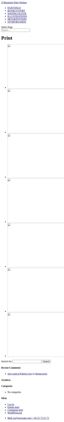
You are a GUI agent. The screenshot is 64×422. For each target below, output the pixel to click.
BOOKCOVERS (16, 10)
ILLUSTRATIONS (17, 16)
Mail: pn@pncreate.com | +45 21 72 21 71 (28, 418)
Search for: (6, 361)
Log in (10, 404)
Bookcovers (41, 373)
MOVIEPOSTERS (17, 19)
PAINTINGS (14, 8)
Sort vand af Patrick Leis (19, 373)
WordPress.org (14, 412)
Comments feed (15, 410)
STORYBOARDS (16, 22)
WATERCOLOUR (16, 13)
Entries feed (13, 407)
